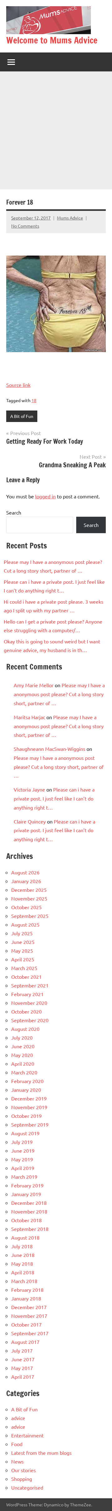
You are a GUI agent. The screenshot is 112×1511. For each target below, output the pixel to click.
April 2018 (22, 1272)
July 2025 (22, 933)
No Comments (25, 226)
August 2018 (25, 1237)
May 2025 (22, 950)
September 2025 (30, 916)
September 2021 (30, 985)
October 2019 (26, 1116)
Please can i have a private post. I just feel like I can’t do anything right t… (54, 798)
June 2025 (23, 942)
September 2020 (30, 1020)
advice (18, 1418)
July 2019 (22, 1142)
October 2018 (26, 1220)
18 (33, 400)
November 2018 (29, 1211)
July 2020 (22, 1037)
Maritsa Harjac (29, 717)
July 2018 (22, 1246)
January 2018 (26, 1298)
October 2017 (26, 1324)
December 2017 (29, 1307)
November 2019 (29, 1107)
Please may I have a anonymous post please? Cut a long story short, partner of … (59, 694)
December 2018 (29, 1203)
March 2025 (24, 968)
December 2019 (29, 1098)
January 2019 (26, 1194)
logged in (45, 496)
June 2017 (23, 1359)
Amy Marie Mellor (34, 685)
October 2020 (26, 1011)
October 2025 (26, 907)
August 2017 (25, 1342)
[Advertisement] (56, 130)
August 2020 (25, 1029)
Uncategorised (27, 1487)
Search (13, 512)
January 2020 (26, 1090)
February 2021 (27, 994)
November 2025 (29, 898)
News (17, 1461)
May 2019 (22, 1159)
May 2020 (22, 1055)
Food (16, 1444)
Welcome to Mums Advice (51, 40)
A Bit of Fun (21, 416)
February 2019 (27, 1185)
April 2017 (22, 1376)
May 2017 (22, 1368)
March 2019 (24, 1176)
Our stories (23, 1470)
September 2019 (30, 1124)
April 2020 (22, 1063)
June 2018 (23, 1255)
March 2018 (24, 1281)
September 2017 (30, 1333)
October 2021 (26, 976)
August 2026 (25, 872)
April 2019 (22, 1168)
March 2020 (24, 1072)
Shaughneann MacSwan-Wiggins (49, 749)
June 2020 (23, 1046)
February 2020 (27, 1081)
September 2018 (30, 1229)
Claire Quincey (30, 821)
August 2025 (25, 924)
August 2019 (25, 1133)
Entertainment (27, 1435)
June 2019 (23, 1150)
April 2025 (22, 959)
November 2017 (29, 1316)
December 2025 (29, 890)
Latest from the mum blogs (41, 1453)
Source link (18, 385)
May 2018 (22, 1263)
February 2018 (27, 1289)
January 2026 (26, 881)
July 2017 (22, 1350)
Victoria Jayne (29, 789)
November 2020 (29, 1003)
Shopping (21, 1479)
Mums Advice (70, 217)
